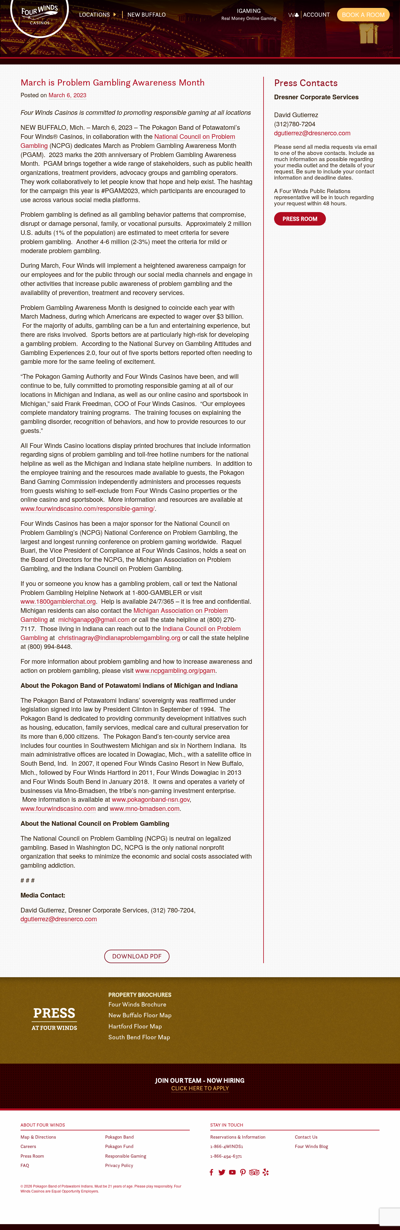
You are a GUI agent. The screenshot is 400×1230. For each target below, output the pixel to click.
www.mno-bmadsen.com (145, 808)
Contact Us (306, 1137)
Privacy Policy (119, 1165)
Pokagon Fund (119, 1146)
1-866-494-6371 (226, 1156)
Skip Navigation (205, 10)
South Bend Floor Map (139, 1037)
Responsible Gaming (125, 1156)
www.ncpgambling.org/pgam (175, 670)
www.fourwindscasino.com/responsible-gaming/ (87, 508)
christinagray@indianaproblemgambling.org (119, 637)
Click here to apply (200, 1088)
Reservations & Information (238, 1137)
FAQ (24, 1165)
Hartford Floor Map (135, 1026)
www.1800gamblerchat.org (58, 600)
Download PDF (137, 956)
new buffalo (146, 14)
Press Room (300, 219)
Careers (28, 1146)
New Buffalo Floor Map (140, 1015)
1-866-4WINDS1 (226, 1146)
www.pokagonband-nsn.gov (150, 798)
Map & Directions (38, 1137)
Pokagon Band (119, 1137)
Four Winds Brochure (137, 1004)
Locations (94, 14)
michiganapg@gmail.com (94, 619)
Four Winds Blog (311, 1146)
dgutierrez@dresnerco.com (58, 918)
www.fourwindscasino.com (58, 808)
